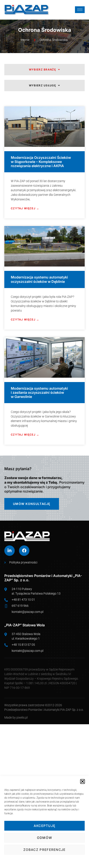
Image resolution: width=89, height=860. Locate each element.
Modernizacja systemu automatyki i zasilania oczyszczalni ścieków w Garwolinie (39, 392)
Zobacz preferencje (44, 850)
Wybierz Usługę (42, 85)
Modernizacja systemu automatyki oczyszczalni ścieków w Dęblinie (39, 279)
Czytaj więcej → (25, 208)
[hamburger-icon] (80, 9)
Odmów (44, 838)
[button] (82, 781)
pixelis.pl (22, 717)
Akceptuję (45, 826)
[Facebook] (24, 550)
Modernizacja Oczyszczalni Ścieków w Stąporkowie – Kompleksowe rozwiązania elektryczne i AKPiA (41, 161)
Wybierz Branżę (42, 69)
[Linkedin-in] (9, 550)
